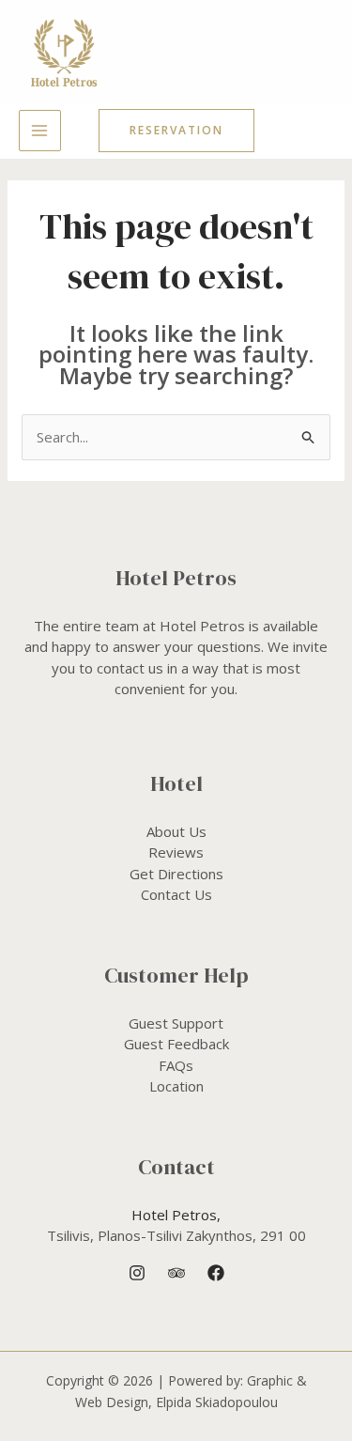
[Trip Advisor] (176, 1272)
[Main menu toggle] (40, 131)
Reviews (176, 852)
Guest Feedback (176, 1043)
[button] (176, 130)
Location (176, 1086)
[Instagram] (137, 1272)
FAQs (176, 1065)
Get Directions (176, 873)
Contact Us (176, 894)
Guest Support (176, 1023)
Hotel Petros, (176, 1214)
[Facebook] (215, 1272)
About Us (176, 831)
